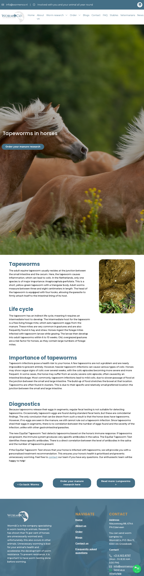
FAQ (105, 15)
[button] (139, 4)
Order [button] (73, 15)
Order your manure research (22, 146)
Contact (96, 15)
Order (79, 531)
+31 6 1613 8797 (122, 555)
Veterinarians (127, 15)
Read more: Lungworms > (115, 483)
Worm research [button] (55, 15)
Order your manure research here (72, 483)
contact (53, 457)
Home (31, 15)
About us (40, 17)
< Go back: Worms (28, 484)
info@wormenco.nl (124, 566)
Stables (114, 15)
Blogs (86, 15)
